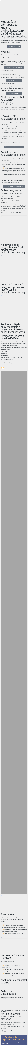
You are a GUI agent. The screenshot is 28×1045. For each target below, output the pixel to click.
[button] (14, 986)
